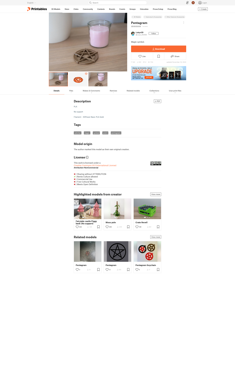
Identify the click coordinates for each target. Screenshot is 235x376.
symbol (96, 133)
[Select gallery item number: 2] (85, 217)
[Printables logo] (37, 9)
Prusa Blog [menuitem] (172, 9)
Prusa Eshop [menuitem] (158, 9)
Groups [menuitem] (132, 9)
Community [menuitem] (88, 9)
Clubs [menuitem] (76, 9)
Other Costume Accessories (175, 17)
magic (87, 133)
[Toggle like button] (77, 226)
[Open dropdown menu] (183, 22)
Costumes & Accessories (154, 17)
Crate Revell (141, 222)
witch (105, 133)
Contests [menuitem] (101, 9)
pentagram (116, 133)
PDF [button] (158, 101)
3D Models (137, 17)
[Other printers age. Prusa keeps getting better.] (158, 73)
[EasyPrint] (187, 3)
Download (160, 49)
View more (155, 194)
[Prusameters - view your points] (193, 2)
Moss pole (111, 222)
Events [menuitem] (122, 9)
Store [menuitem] (67, 9)
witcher (77, 133)
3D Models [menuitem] (55, 9)
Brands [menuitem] (112, 9)
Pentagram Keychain (145, 265)
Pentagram (81, 265)
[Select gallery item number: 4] (89, 217)
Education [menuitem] (144, 9)
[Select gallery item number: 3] (87, 217)
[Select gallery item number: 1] (83, 217)
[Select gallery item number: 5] (91, 217)
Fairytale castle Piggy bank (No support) (86, 222)
